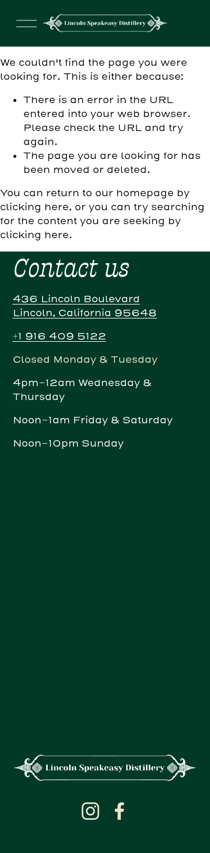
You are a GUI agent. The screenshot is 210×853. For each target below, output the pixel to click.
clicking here (34, 207)
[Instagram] (90, 811)
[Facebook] (119, 811)
